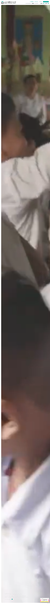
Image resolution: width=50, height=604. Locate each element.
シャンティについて (28, 3)
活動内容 (33, 3)
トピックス (36, 3)
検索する (42, 3)
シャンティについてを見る (8, 599)
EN (41, 1)
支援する (46, 3)
